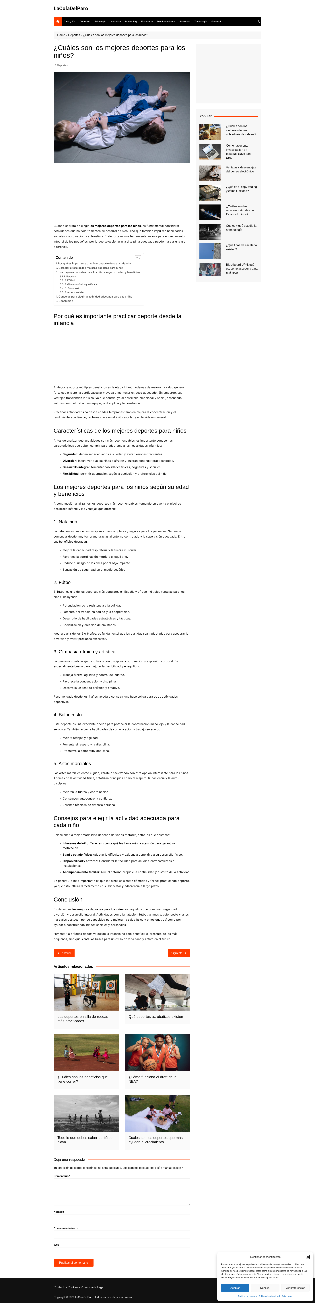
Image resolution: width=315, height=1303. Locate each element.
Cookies (73, 1287)
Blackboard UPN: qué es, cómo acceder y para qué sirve (242, 268)
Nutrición (116, 21)
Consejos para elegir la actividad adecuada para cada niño (95, 296)
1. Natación (70, 276)
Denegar (265, 1287)
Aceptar (235, 1287)
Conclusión (66, 300)
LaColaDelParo (71, 8)
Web (56, 1244)
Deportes (84, 21)
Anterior (66, 952)
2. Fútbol (70, 280)
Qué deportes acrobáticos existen (156, 1017)
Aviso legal (287, 1296)
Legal (100, 1287)
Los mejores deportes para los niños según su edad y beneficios (99, 272)
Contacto (59, 1287)
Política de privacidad (269, 1296)
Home (61, 35)
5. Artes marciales (75, 292)
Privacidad (88, 1287)
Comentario (62, 1176)
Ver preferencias (295, 1287)
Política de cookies (247, 1296)
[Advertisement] (122, 194)
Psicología (100, 21)
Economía (147, 21)
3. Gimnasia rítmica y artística (81, 284)
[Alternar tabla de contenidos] (136, 258)
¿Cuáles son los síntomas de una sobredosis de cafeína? (241, 130)
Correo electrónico (65, 1228)
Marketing (131, 21)
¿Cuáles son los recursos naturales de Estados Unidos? (240, 210)
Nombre (59, 1211)
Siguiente (176, 952)
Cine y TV (69, 21)
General (216, 21)
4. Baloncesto (72, 288)
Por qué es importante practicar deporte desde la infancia (94, 263)
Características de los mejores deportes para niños (91, 267)
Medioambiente (166, 21)
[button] (308, 1257)
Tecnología (201, 21)
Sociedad (184, 21)
